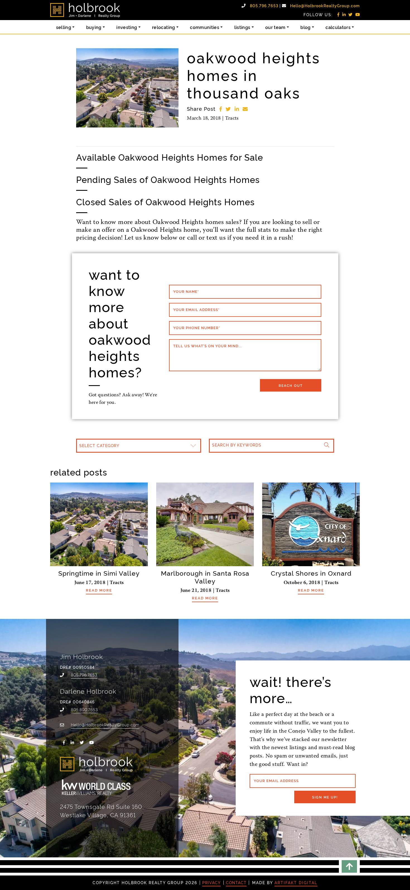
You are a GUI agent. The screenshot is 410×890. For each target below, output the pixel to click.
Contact (236, 882)
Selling (63, 27)
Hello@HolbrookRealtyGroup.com (325, 5)
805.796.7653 (264, 5)
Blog (305, 27)
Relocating (163, 27)
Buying (94, 27)
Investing (126, 27)
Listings (242, 27)
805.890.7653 (84, 709)
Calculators (338, 27)
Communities (204, 27)
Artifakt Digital (295, 882)
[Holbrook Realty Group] (85, 10)
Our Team (275, 27)
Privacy (211, 882)
